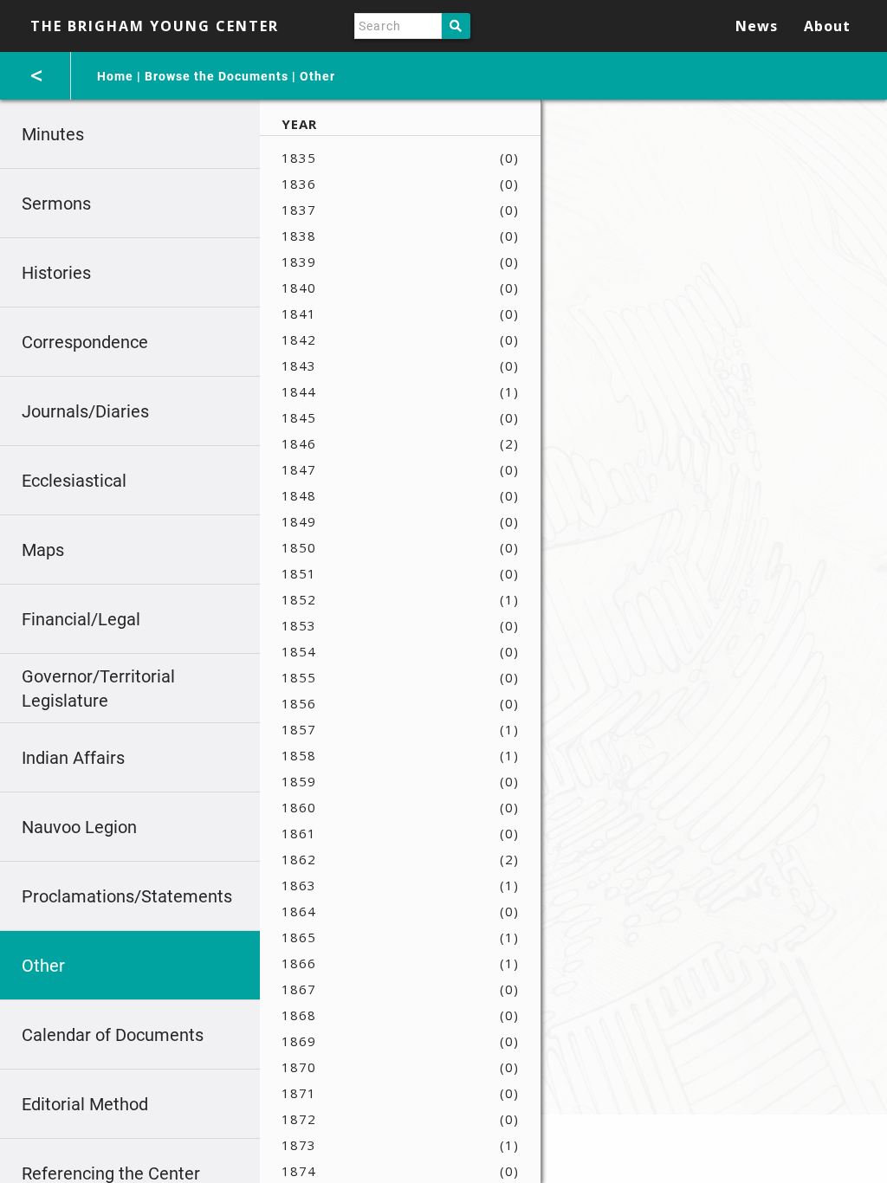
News (756, 26)
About (827, 26)
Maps (43, 550)
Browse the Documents (216, 76)
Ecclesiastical (74, 480)
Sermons (56, 203)
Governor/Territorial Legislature (98, 688)
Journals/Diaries (85, 411)
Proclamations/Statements (127, 896)
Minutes (53, 134)
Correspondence (85, 342)
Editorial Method (85, 1104)
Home (115, 76)
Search (456, 26)
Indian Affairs (73, 757)
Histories (56, 272)
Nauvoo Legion (79, 827)
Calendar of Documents (113, 1035)
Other (317, 76)
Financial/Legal (81, 619)
